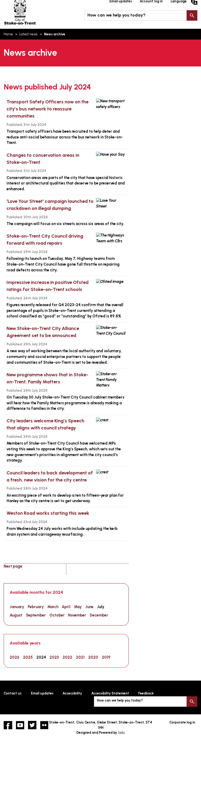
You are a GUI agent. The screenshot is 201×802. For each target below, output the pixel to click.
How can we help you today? (116, 15)
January (17, 606)
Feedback (146, 693)
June (89, 606)
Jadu (121, 732)
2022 (67, 657)
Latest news (28, 34)
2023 (54, 657)
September (36, 615)
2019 (106, 657)
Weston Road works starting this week (48, 513)
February (36, 606)
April (66, 606)
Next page (13, 566)
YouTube (20, 725)
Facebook (8, 725)
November (77, 615)
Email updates (42, 693)
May (78, 606)
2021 (80, 657)
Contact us (12, 693)
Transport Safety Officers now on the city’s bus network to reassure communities (47, 109)
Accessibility (72, 693)
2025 (28, 657)
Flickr (44, 725)
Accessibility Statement (110, 693)
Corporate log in (182, 722)
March (52, 606)
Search (192, 15)
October (57, 615)
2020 (93, 657)
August (16, 615)
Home (8, 34)
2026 (14, 657)
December (99, 615)
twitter (32, 725)
